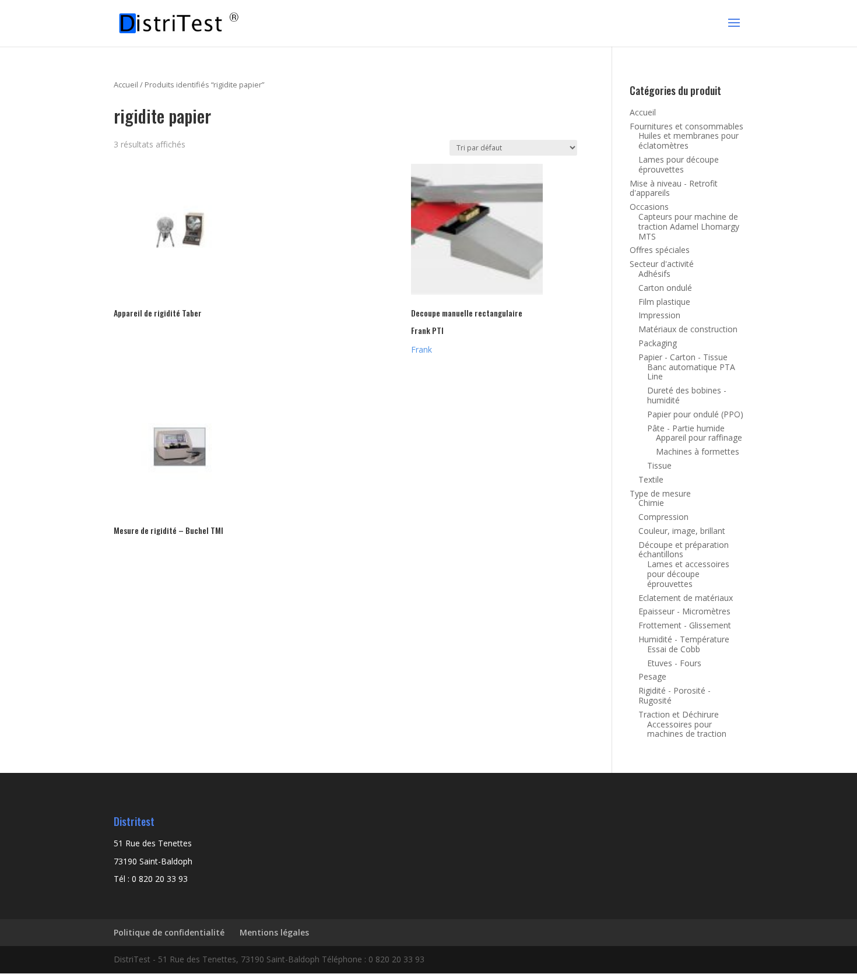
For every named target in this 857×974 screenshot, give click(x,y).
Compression (663, 516)
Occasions (649, 206)
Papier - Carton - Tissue (683, 357)
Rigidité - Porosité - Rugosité (674, 695)
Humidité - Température (683, 639)
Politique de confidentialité (169, 932)
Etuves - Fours (674, 663)
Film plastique (664, 301)
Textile (650, 479)
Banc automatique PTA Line (691, 371)
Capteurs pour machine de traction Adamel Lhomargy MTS (688, 226)
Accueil (126, 84)
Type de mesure (660, 493)
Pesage (652, 676)
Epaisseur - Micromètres (684, 611)
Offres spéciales (660, 249)
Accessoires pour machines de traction (686, 729)
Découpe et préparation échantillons (683, 549)
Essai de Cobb (673, 649)
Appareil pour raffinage (699, 437)
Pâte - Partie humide (686, 428)
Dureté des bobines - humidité (686, 395)
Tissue (659, 465)
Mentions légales (274, 932)
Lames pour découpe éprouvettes (678, 164)
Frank (421, 349)
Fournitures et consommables (686, 126)
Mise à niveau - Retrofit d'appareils (674, 188)
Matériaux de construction (687, 329)
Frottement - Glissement (684, 625)
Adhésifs (654, 273)
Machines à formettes (697, 451)
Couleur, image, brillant (681, 530)
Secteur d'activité (662, 263)
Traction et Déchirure (678, 714)
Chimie (651, 502)
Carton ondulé (665, 287)
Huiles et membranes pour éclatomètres (688, 140)
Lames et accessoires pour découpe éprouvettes (688, 573)
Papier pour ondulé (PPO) (695, 414)
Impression (659, 315)
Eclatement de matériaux (685, 597)
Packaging (657, 343)
